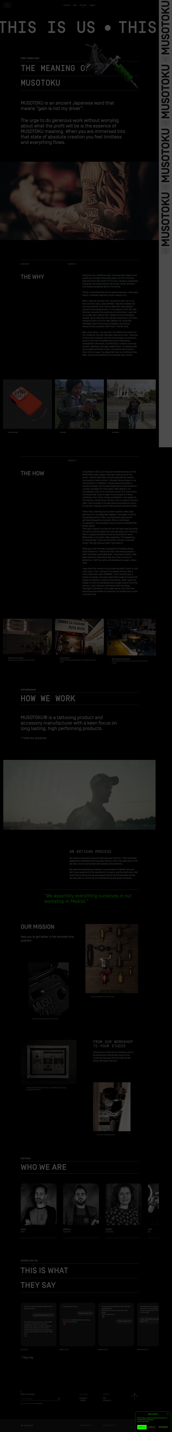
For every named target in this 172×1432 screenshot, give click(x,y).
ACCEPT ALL (142, 1427)
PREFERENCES (163, 1427)
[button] (168, 1414)
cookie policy (150, 1419)
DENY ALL (152, 1427)
